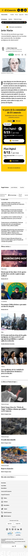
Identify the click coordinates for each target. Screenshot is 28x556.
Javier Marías (14, 187)
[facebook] (7, 529)
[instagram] (13, 529)
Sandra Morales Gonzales (7, 344)
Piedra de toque (5, 404)
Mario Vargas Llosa (12, 48)
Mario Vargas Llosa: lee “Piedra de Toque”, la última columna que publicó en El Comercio (13, 409)
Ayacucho (21, 14)
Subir (13, 546)
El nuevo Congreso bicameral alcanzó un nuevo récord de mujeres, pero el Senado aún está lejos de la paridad (12, 239)
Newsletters (4, 488)
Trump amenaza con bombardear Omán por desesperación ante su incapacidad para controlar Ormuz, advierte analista (12, 224)
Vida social (3, 269)
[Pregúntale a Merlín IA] (25, 546)
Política (3, 366)
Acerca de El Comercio (6, 491)
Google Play (18, 523)
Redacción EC (4, 278)
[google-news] (21, 529)
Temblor (12, 14)
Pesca (16, 14)
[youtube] (15, 529)
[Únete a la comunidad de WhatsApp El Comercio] (11, 55)
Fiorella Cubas (5, 376)
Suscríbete (3, 485)
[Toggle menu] (2, 10)
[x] (10, 529)
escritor (22, 187)
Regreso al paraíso (7, 468)
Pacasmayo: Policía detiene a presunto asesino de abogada (13, 305)
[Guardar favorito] (22, 55)
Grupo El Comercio (5, 494)
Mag (2, 332)
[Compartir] (25, 55)
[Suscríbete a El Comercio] (21, 10)
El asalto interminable (8, 440)
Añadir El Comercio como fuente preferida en (14, 22)
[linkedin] (18, 529)
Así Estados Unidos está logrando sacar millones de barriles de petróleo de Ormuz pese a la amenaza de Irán (12, 204)
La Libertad (4, 301)
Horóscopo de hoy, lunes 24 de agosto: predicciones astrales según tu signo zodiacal (13, 274)
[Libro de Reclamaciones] (18, 534)
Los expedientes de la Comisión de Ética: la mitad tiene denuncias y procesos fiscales (11, 217)
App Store (10, 523)
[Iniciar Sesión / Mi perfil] (25, 10)
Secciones (3, 482)
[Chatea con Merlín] (18, 10)
